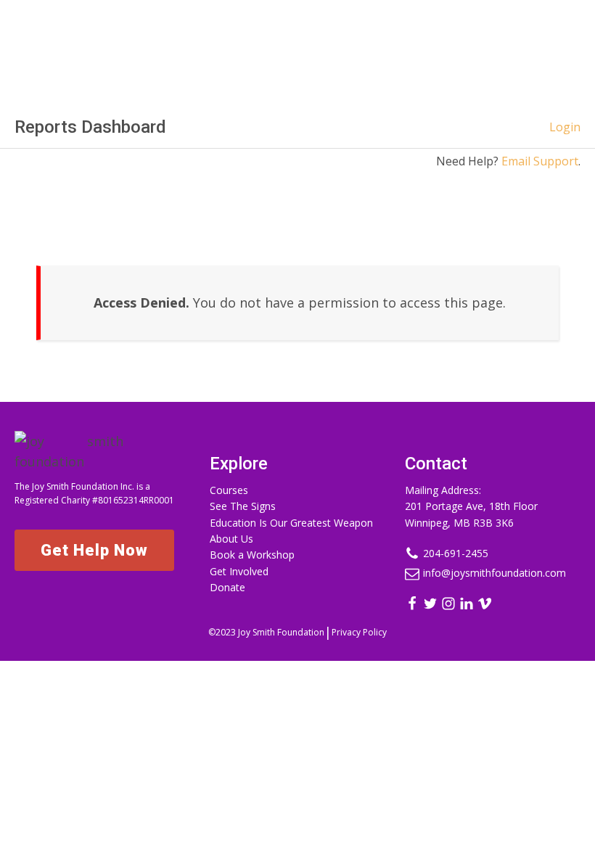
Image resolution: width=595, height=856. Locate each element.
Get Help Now (94, 550)
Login (564, 127)
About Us (231, 539)
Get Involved (239, 571)
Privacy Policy (359, 632)
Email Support (539, 161)
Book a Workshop (252, 554)
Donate (227, 587)
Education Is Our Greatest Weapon (291, 523)
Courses (229, 490)
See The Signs (243, 506)
